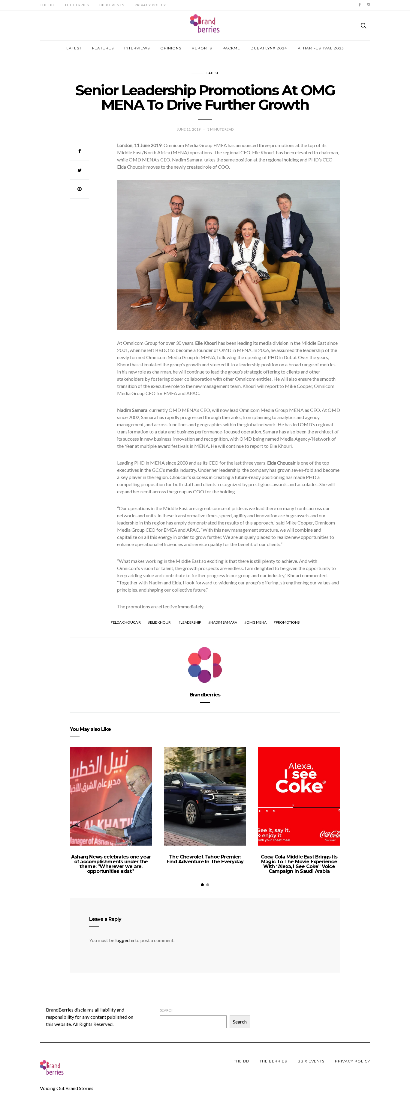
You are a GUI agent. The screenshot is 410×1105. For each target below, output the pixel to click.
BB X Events (111, 5)
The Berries (77, 5)
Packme (231, 48)
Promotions (288, 622)
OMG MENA (256, 622)
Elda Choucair (127, 622)
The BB (47, 5)
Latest (74, 48)
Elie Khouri (160, 622)
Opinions (170, 48)
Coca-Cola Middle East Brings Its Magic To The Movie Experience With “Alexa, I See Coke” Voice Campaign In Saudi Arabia (299, 864)
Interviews (137, 48)
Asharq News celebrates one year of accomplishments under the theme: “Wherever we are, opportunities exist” (111, 864)
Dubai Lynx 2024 (269, 48)
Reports (202, 48)
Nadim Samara (223, 622)
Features (103, 48)
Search (166, 1010)
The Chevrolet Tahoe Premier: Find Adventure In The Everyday (205, 859)
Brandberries (205, 695)
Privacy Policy (150, 5)
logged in (124, 940)
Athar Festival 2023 (321, 48)
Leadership (191, 622)
